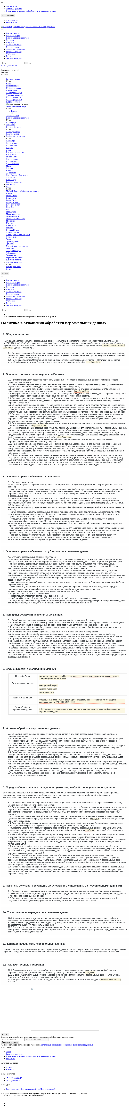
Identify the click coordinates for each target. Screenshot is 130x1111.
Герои (8, 56)
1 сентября (10, 141)
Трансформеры (12, 241)
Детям (8, 269)
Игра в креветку (13, 205)
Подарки (10, 42)
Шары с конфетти (13, 97)
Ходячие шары (12, 47)
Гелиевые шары (13, 35)
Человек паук (12, 255)
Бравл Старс (11, 196)
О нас (8, 1052)
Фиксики (10, 248)
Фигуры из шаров (14, 58)
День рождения (12, 159)
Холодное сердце (13, 251)
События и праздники (15, 49)
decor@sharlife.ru (13, 1080)
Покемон (10, 223)
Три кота (10, 244)
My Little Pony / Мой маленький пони (22, 191)
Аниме (9, 193)
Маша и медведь (13, 214)
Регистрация (11, 22)
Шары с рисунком (14, 99)
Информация (6, 1047)
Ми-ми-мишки (12, 216)
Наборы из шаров (13, 88)
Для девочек (11, 161)
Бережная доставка (14, 1054)
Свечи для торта (13, 131)
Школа (14, 111)
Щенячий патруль (14, 260)
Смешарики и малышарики (18, 234)
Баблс (8, 83)
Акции (9, 1067)
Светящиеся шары (14, 93)
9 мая (8, 150)
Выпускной (11, 154)
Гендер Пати (11, 157)
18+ (12, 113)
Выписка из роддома (15, 152)
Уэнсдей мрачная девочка (17, 246)
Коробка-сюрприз (13, 51)
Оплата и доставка (14, 9)
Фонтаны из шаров (14, 95)
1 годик (9, 148)
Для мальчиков (12, 164)
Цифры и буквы (13, 102)
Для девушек (11, 143)
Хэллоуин (10, 177)
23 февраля (11, 173)
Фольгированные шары (16, 106)
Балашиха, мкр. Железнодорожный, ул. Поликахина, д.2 (30, 1089)
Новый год (11, 180)
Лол (8, 209)
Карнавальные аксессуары (17, 38)
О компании (11, 6)
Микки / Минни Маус (15, 218)
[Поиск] (30, 63)
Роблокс (9, 228)
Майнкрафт (11, 212)
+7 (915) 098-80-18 (9, 65)
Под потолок (11, 90)
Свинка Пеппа (12, 230)
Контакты (10, 1058)
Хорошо (5, 1034)
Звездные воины (13, 202)
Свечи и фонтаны (13, 45)
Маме (8, 166)
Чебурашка (10, 253)
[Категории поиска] (2, 29)
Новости (10, 1069)
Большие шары (12, 86)
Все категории (12, 33)
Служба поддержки (9, 1063)
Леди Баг (10, 207)
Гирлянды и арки (13, 267)
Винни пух (11, 198)
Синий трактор (12, 232)
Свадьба (9, 168)
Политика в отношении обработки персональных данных (31, 11)
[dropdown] (2, 2)
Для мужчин (11, 145)
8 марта (9, 170)
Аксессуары (11, 122)
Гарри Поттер (12, 200)
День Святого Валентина (17, 175)
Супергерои (11, 237)
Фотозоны (10, 54)
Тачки (8, 239)
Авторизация (12, 20)
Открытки (10, 40)
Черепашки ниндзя (14, 257)
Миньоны (10, 221)
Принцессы (11, 225)
